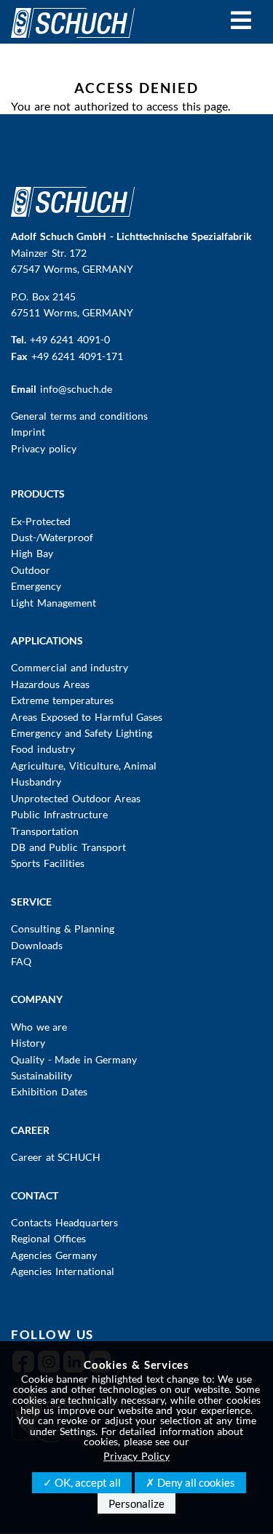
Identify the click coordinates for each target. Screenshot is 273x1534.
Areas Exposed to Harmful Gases (86, 717)
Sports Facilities (47, 863)
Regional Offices (48, 1238)
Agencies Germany (54, 1255)
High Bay (32, 553)
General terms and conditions (79, 416)
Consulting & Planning (62, 928)
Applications (47, 640)
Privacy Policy (136, 1456)
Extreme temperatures (62, 700)
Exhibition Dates (49, 1091)
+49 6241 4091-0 (70, 339)
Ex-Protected (41, 521)
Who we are (39, 1026)
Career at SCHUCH (55, 1157)
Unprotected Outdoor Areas (76, 798)
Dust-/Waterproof (52, 537)
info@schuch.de (76, 389)
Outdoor (30, 570)
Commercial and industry (69, 667)
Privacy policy (43, 448)
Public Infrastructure (59, 814)
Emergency (36, 586)
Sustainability (41, 1075)
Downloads (37, 945)
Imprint (28, 432)
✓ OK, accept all (82, 1482)
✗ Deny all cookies (190, 1482)
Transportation (45, 831)
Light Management (53, 602)
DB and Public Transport (68, 847)
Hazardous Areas (50, 684)
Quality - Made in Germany (74, 1059)
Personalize (136, 1503)
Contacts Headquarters (64, 1222)
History (28, 1042)
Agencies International (62, 1271)
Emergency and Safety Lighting (81, 733)
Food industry (43, 749)
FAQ (21, 961)
